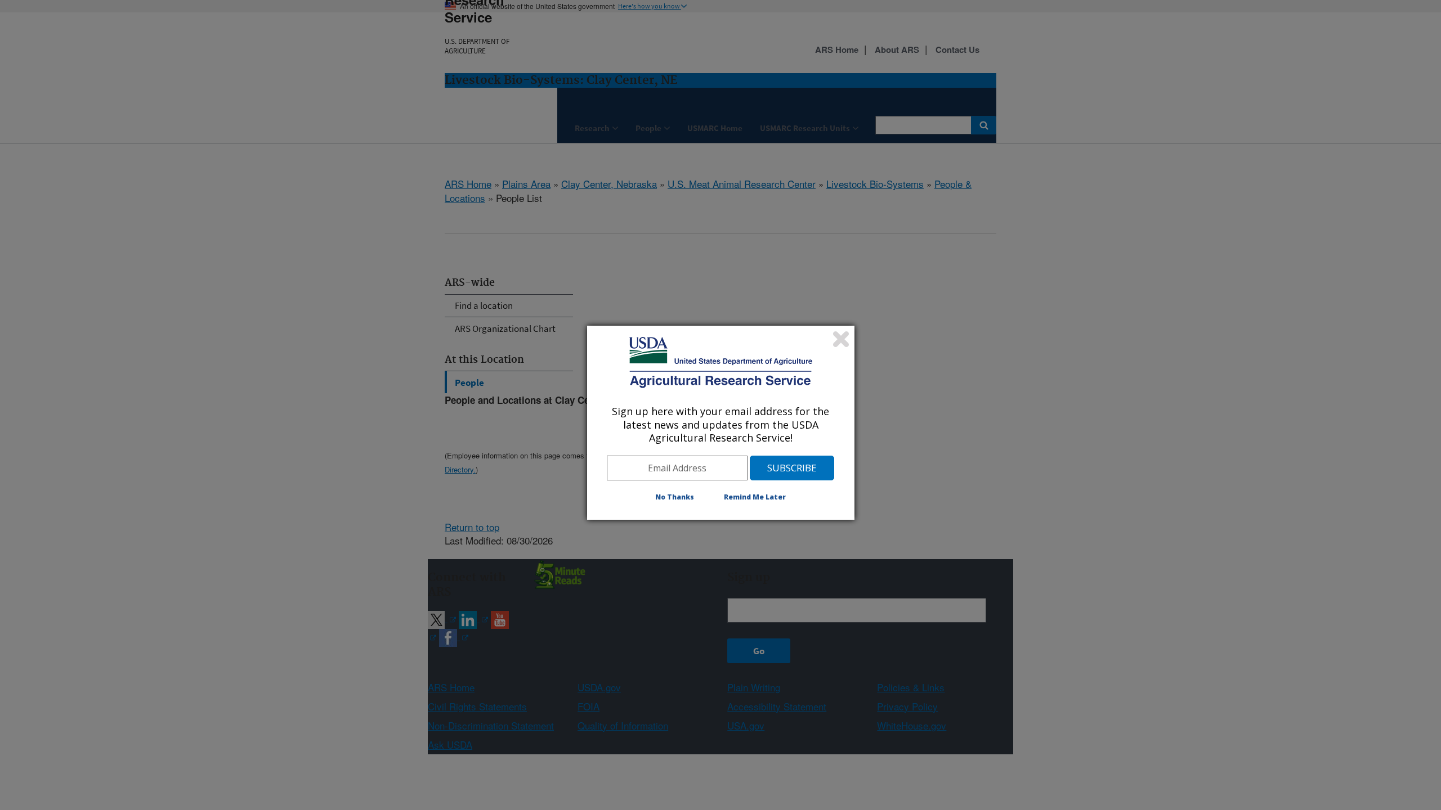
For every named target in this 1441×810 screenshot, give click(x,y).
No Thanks (674, 497)
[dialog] (720, 422)
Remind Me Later (755, 497)
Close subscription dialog (841, 339)
